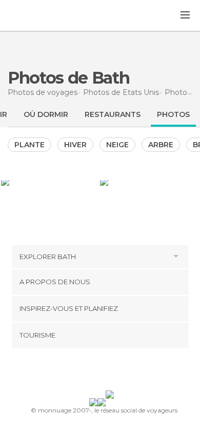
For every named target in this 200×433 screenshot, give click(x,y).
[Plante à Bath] (49, 182)
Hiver (75, 144)
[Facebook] (84, 371)
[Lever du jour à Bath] (149, 182)
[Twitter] (97, 371)
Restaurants (113, 114)
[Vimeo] (110, 371)
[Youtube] (124, 371)
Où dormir (46, 114)
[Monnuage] (35, 16)
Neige (117, 144)
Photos (173, 114)
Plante (29, 144)
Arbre (160, 144)
